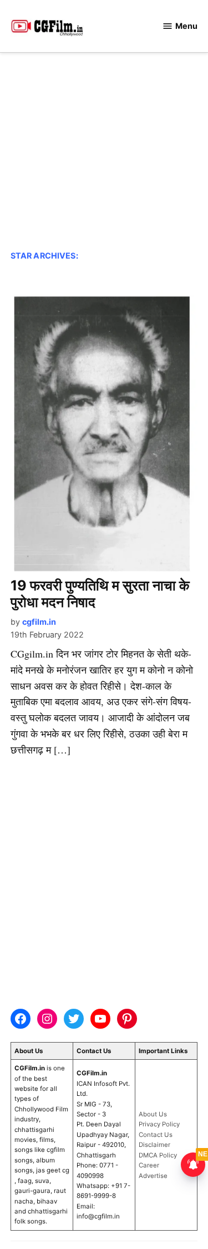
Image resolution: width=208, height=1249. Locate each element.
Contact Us (156, 1135)
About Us (153, 1114)
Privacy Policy (159, 1124)
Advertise (153, 1176)
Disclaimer (154, 1145)
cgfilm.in (39, 621)
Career (149, 1165)
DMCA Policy (158, 1155)
